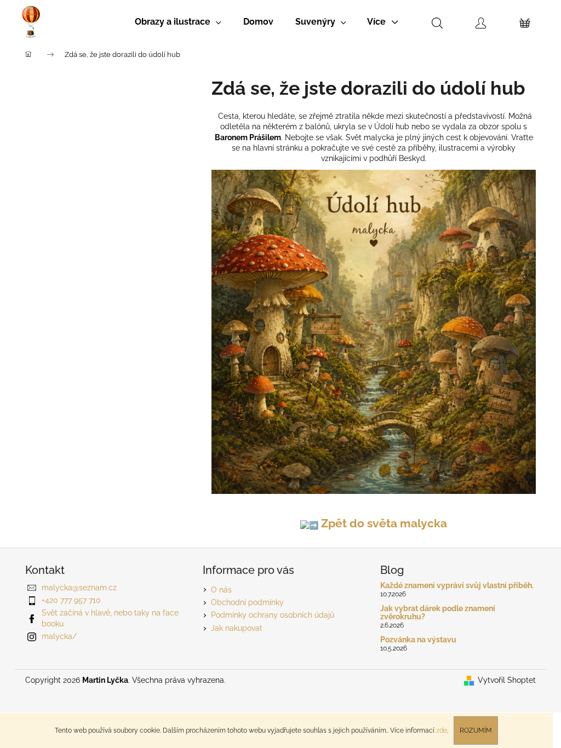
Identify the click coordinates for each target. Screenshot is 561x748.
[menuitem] (178, 22)
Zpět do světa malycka (382, 523)
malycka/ (59, 636)
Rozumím (476, 730)
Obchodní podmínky (247, 602)
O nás (221, 589)
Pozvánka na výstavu (418, 640)
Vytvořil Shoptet (507, 680)
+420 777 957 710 (71, 600)
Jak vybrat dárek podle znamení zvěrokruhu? (437, 613)
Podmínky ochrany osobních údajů (272, 615)
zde (441, 730)
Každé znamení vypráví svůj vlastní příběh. (457, 586)
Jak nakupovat (236, 628)
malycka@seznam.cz (79, 587)
